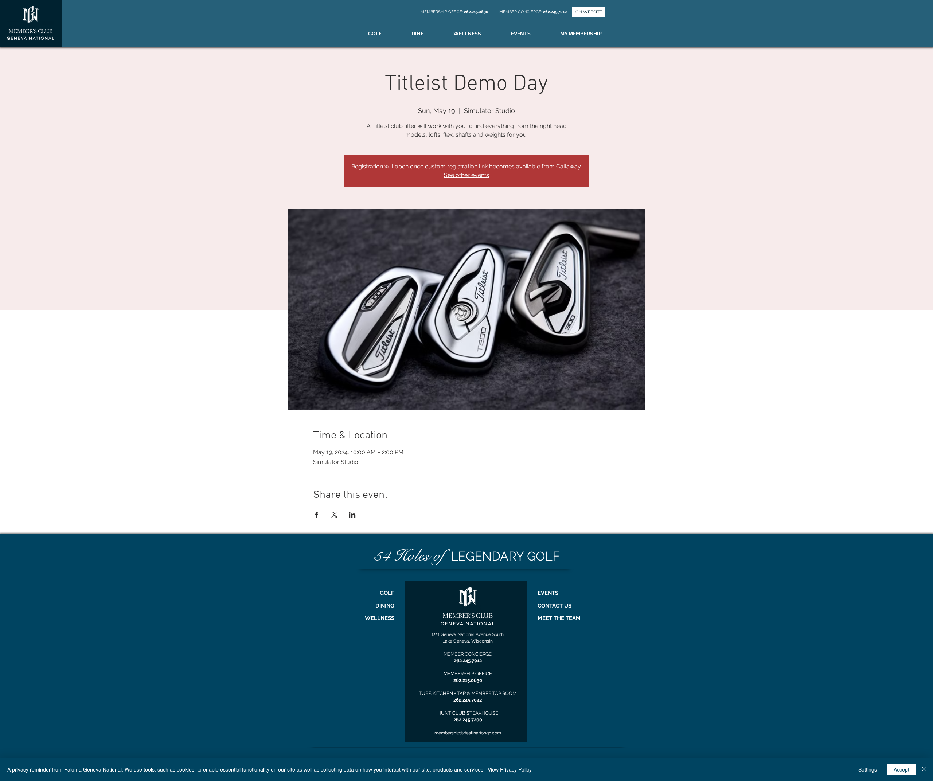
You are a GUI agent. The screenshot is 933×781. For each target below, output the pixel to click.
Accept (901, 769)
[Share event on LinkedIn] (352, 515)
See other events (466, 175)
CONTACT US (554, 605)
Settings (867, 769)
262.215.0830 (476, 11)
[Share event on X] (334, 515)
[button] (591, 34)
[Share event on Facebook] (316, 515)
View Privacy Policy (510, 769)
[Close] (924, 769)
